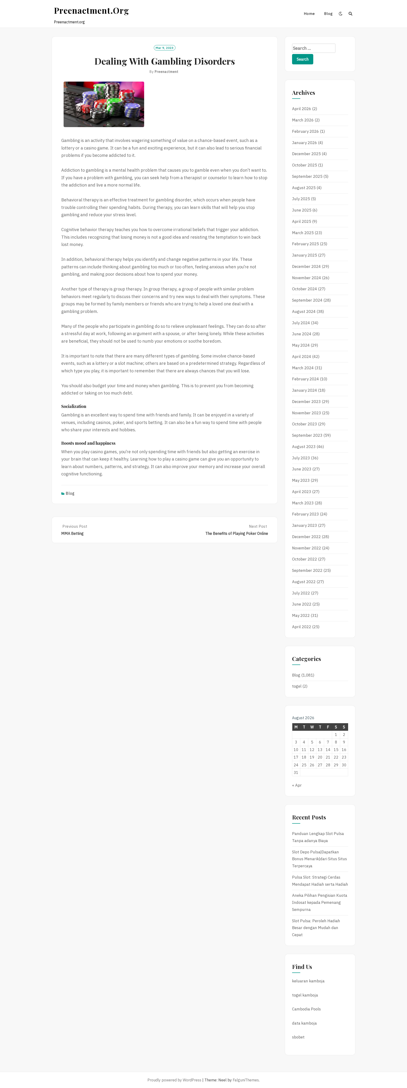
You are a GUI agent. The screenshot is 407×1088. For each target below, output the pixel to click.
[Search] (351, 14)
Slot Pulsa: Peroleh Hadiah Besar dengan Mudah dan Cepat (316, 928)
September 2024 (307, 300)
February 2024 (305, 379)
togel (296, 686)
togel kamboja (305, 995)
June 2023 (301, 469)
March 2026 (303, 120)
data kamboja (304, 1023)
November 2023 (306, 412)
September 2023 (307, 435)
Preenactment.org (91, 10)
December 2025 (306, 153)
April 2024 (301, 356)
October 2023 (304, 424)
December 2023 (306, 401)
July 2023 (301, 458)
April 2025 (301, 221)
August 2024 (304, 311)
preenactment (167, 72)
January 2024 (304, 390)
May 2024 (301, 345)
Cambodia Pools (306, 1009)
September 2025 (307, 176)
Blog (328, 13)
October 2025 (304, 165)
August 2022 (304, 581)
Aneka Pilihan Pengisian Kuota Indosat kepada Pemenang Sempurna (319, 902)
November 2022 (306, 548)
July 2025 (301, 198)
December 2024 (306, 266)
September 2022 (307, 570)
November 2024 (306, 277)
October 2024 (304, 288)
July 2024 (301, 322)
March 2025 (303, 232)
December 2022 (306, 536)
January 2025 (304, 255)
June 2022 (301, 604)
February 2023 (305, 514)
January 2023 (304, 525)
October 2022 (304, 559)
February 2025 (305, 243)
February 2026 (305, 131)
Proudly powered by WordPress (174, 1080)
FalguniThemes (246, 1080)
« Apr (297, 785)
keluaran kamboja (308, 981)
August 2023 (304, 446)
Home (309, 13)
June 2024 (301, 333)
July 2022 (301, 593)
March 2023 (303, 503)
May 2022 (301, 615)
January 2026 (304, 142)
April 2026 (301, 108)
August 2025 (304, 187)
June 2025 (301, 210)
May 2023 (301, 480)
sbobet (298, 1037)
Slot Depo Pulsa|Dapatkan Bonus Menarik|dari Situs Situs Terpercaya (319, 859)
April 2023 (301, 491)
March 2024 (303, 367)
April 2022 (301, 626)
